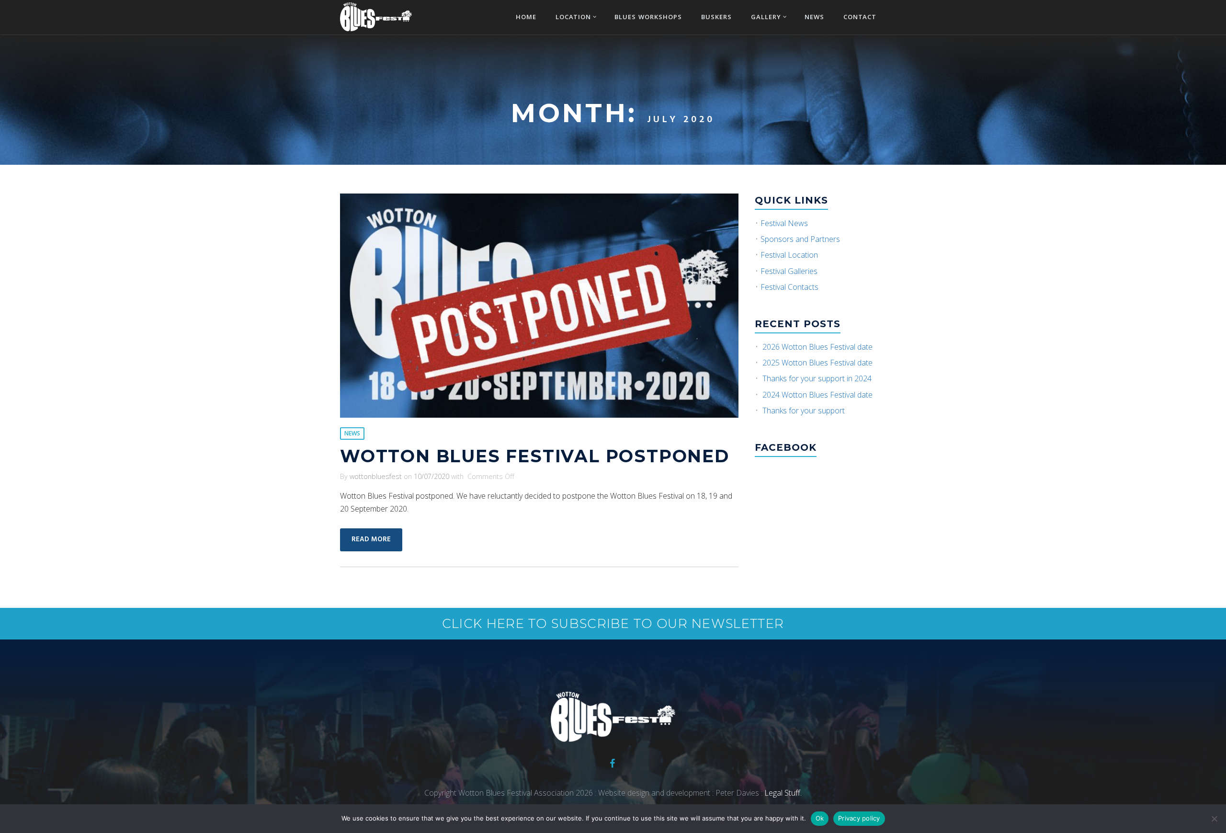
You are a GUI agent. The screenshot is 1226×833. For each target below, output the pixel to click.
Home (526, 17)
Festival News (784, 223)
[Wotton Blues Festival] (376, 16)
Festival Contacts (789, 287)
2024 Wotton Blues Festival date (817, 394)
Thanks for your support (803, 410)
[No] (1214, 818)
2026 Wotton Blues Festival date (817, 347)
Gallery (766, 17)
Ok (820, 818)
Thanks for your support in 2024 (817, 378)
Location (573, 17)
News (814, 17)
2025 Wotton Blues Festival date (817, 362)
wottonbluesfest (376, 476)
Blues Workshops (648, 17)
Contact (859, 17)
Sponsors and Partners (800, 239)
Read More (371, 539)
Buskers (716, 17)
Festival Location (789, 255)
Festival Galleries (789, 271)
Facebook (786, 447)
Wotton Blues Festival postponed (534, 456)
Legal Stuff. (782, 792)
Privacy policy (859, 818)
